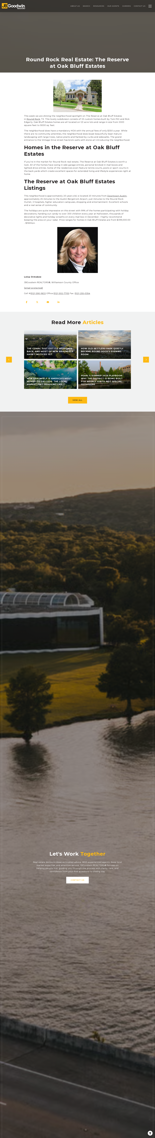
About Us (75, 6)
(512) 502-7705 (61, 293)
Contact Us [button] (77, 880)
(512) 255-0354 (82, 293)
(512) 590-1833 (38, 293)
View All (78, 400)
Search (86, 6)
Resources (98, 6)
